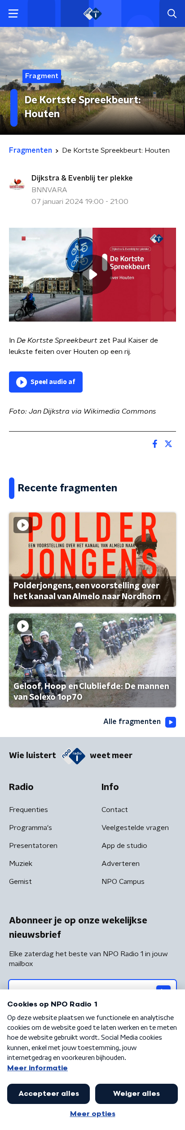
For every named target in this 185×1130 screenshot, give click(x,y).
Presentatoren (33, 845)
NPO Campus (123, 881)
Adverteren (120, 863)
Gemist (20, 881)
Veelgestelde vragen (135, 827)
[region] (92, 275)
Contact (114, 809)
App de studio (124, 845)
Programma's (30, 827)
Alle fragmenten (132, 721)
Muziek (20, 863)
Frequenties (28, 809)
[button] (13, 13)
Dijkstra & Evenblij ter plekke (82, 178)
